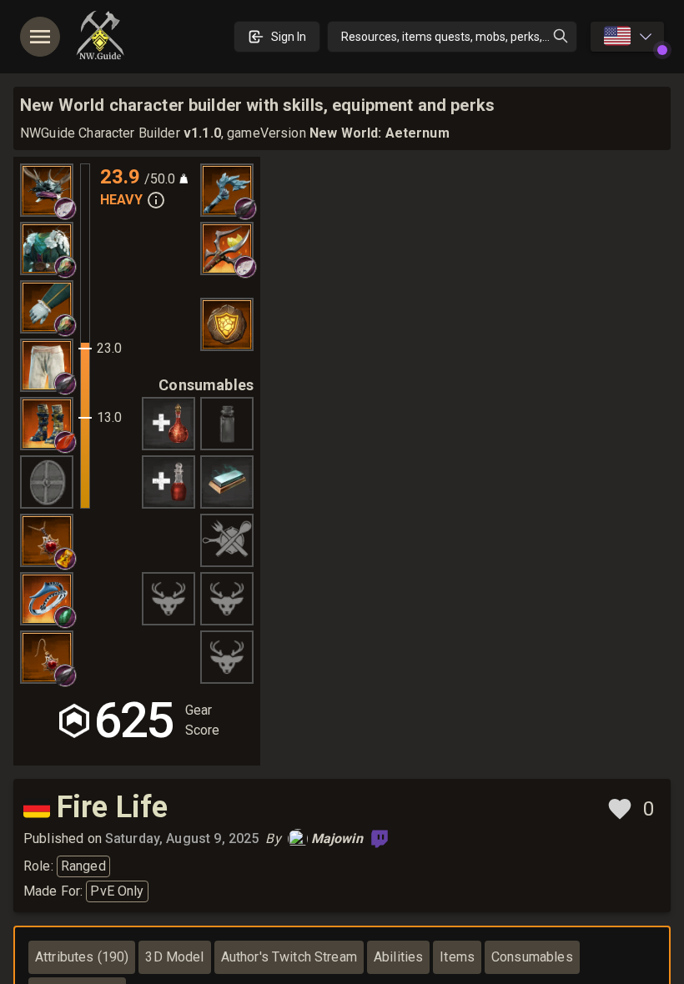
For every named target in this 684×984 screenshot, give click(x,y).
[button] (65, 208)
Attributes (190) (81, 957)
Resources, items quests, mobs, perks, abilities (459, 36)
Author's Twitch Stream (289, 957)
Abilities (398, 957)
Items (457, 957)
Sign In (288, 36)
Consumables (532, 957)
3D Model (174, 957)
